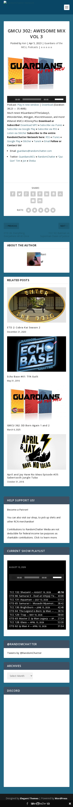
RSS (48, 137)
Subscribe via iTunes (51, 125)
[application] (36, 99)
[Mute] (52, 99)
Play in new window (28, 104)
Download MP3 (29, 125)
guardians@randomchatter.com (34, 150)
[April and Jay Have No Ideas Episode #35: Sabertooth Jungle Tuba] (36, 451)
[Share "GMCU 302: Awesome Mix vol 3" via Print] (39, 200)
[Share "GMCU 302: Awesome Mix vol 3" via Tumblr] (33, 194)
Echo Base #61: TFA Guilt (22, 376)
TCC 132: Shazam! (19, 564)
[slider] (59, 99)
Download (47, 104)
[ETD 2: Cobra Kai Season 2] (36, 305)
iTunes (56, 137)
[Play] (12, 99)
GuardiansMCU (27, 156)
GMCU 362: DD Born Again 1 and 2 (28, 425)
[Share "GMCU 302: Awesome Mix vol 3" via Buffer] (53, 194)
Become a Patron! (17, 509)
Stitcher (27, 141)
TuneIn (37, 141)
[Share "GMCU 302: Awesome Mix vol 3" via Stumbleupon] (60, 194)
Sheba (32, 160)
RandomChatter (46, 156)
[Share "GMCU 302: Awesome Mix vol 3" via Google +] (26, 194)
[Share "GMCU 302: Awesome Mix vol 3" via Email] (33, 200)
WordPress (61, 798)
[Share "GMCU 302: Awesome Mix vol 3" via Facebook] (12, 194)
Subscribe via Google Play (21, 129)
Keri (24, 43)
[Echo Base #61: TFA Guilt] (36, 354)
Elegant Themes (29, 798)
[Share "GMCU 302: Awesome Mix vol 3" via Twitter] (19, 194)
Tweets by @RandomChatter (24, 653)
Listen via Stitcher (16, 133)
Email (47, 141)
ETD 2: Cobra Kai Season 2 (23, 327)
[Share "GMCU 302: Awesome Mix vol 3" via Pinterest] (39, 194)
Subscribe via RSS (47, 129)
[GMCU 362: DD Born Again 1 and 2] (36, 403)
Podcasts (33, 47)
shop (34, 517)
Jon (24, 160)
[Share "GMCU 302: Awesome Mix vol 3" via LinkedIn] (46, 194)
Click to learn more (45, 537)
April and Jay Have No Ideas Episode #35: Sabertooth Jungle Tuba (33, 476)
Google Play (13, 141)
